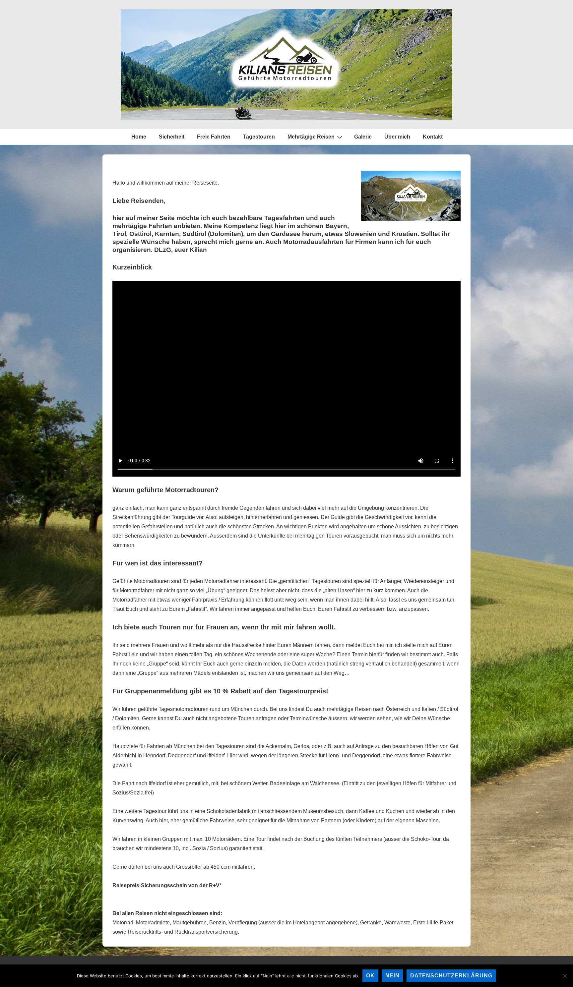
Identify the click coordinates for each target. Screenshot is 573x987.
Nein (392, 975)
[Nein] (564, 975)
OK (370, 975)
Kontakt (433, 137)
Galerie (363, 137)
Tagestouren (259, 137)
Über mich (397, 137)
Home (138, 137)
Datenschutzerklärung (451, 975)
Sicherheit (171, 137)
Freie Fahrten (213, 137)
